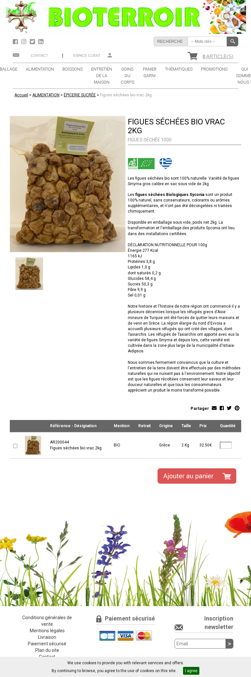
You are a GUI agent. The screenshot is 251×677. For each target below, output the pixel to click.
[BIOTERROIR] (125, 16)
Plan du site (47, 650)
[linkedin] (40, 42)
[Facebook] (16, 42)
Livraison (47, 637)
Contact (39, 55)
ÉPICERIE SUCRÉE (80, 95)
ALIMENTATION (40, 69)
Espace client (87, 55)
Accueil (21, 95)
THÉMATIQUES (178, 69)
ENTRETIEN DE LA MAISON (101, 76)
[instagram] (24, 42)
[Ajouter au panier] (197, 476)
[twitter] (33, 42)
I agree (191, 671)
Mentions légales (47, 630)
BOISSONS (72, 69)
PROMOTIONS (214, 69)
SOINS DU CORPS (127, 76)
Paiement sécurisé (47, 643)
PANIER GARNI (150, 72)
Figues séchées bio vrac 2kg (126, 95)
